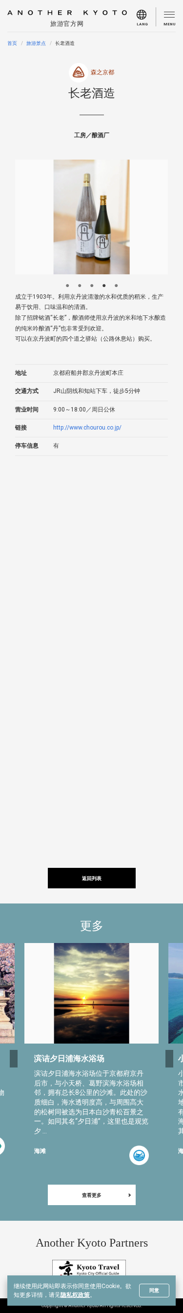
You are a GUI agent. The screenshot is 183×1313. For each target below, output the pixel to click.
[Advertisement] (91, 562)
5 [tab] (116, 284)
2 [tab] (79, 284)
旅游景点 (36, 43)
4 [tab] (103, 284)
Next (169, 1058)
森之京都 (102, 72)
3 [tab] (91, 284)
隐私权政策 (75, 1295)
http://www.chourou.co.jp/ (87, 427)
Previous (14, 1058)
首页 (12, 43)
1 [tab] (67, 284)
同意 (154, 1290)
